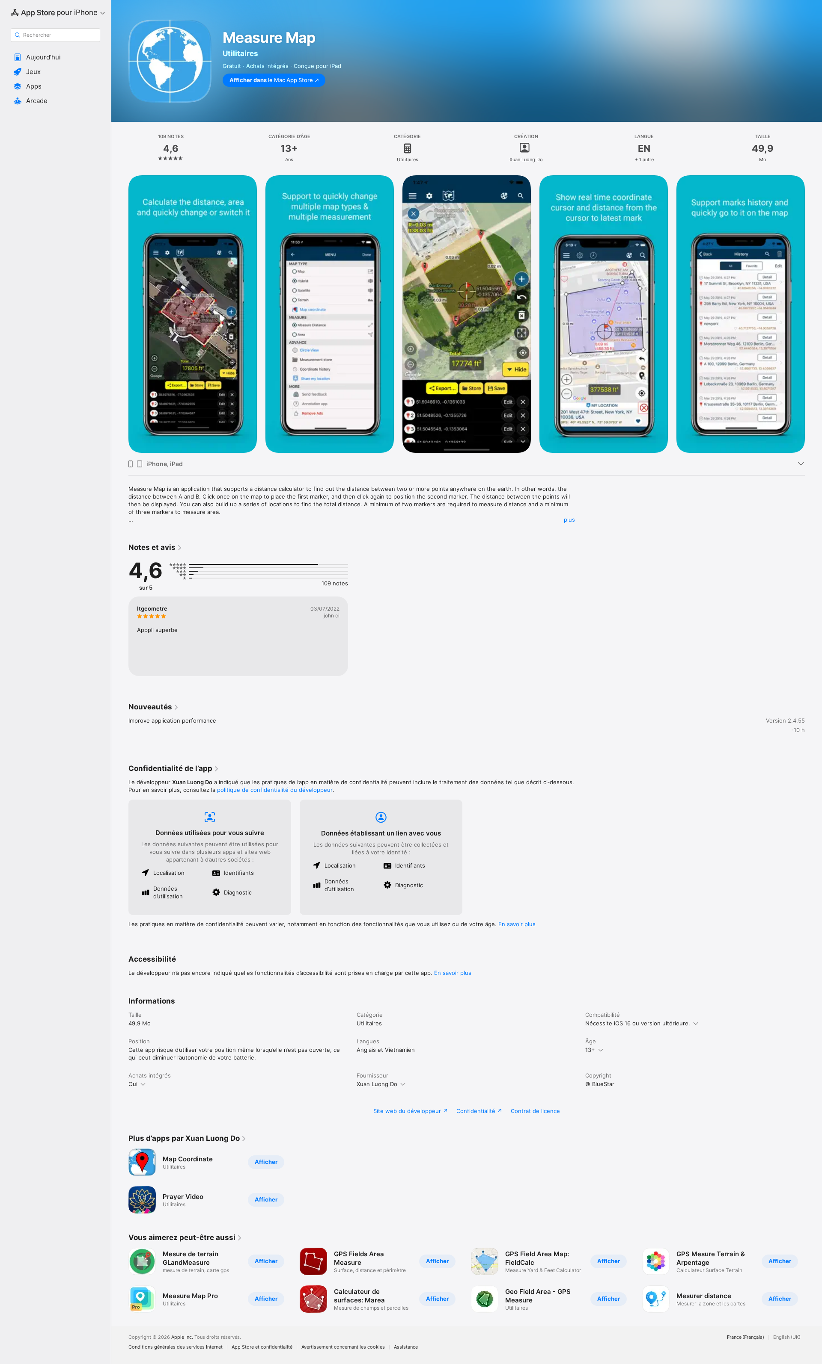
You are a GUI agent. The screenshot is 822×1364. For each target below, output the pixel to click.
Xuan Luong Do (377, 1084)
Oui (132, 1084)
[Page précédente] (120, 314)
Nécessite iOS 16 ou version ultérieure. (637, 1023)
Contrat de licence (535, 1110)
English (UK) (787, 1337)
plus (569, 519)
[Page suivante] (813, 314)
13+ (590, 1049)
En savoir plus (517, 924)
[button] (55, 57)
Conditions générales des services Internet (175, 1347)
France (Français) (745, 1337)
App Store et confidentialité (262, 1347)
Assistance (406, 1347)
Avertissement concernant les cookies (343, 1347)
